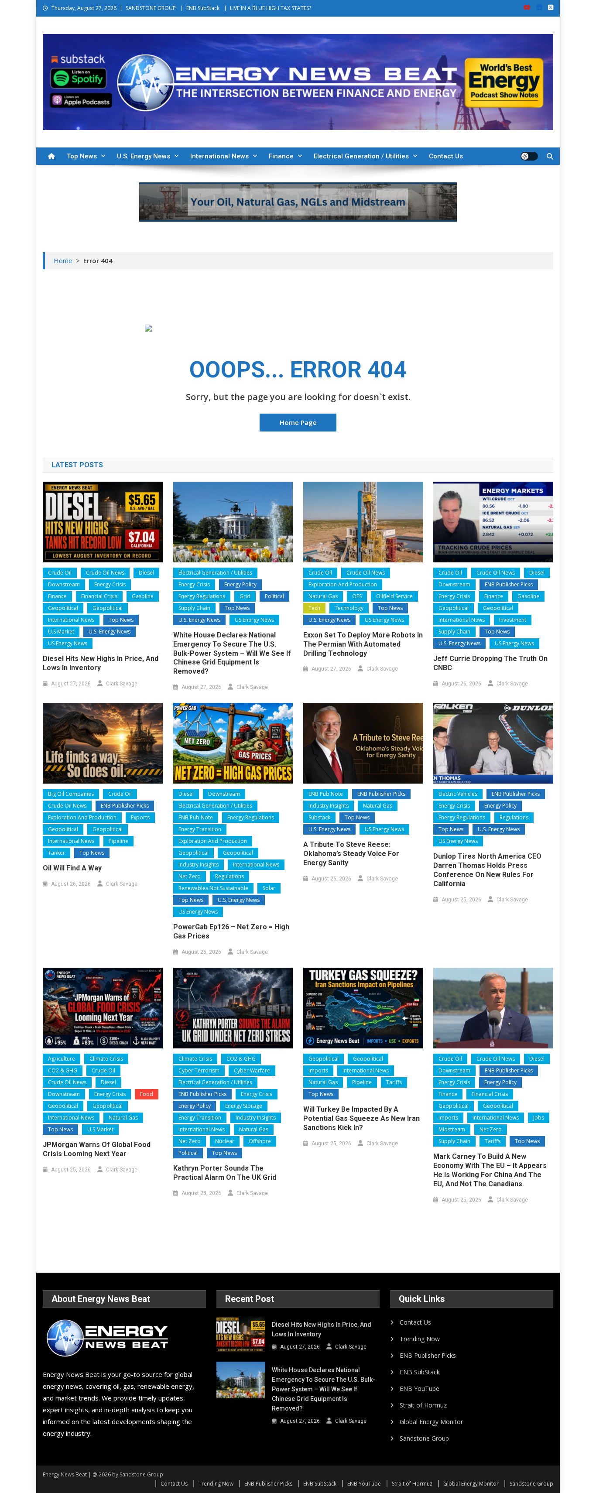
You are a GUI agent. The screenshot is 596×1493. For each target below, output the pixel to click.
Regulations (229, 876)
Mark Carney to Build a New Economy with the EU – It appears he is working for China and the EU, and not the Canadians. (490, 1170)
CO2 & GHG (62, 1070)
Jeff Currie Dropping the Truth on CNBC (490, 663)
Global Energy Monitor (431, 1422)
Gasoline (143, 596)
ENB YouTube (419, 1388)
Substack (319, 817)
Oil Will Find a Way (72, 868)
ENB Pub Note (195, 817)
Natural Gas (323, 596)
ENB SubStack (202, 8)
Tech (314, 608)
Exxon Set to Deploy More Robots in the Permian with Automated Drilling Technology (363, 644)
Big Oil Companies (71, 794)
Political (274, 596)
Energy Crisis (110, 584)
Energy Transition (199, 829)
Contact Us (446, 156)
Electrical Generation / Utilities (361, 156)
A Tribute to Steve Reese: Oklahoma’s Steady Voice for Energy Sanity (351, 853)
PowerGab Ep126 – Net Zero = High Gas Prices (231, 931)
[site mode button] (529, 156)
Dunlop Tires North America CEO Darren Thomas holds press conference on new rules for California (487, 869)
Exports (140, 817)
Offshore (260, 1141)
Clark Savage (121, 684)
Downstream (64, 584)
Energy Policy (240, 584)
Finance (281, 156)
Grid (245, 596)
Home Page (298, 422)
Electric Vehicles (457, 794)
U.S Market (61, 631)
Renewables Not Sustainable (213, 888)
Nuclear (224, 1141)
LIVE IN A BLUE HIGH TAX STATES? (270, 8)
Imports (318, 1070)
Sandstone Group (424, 1438)
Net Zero (189, 876)
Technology (349, 608)
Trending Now (420, 1339)
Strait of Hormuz (423, 1405)
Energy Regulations (201, 596)
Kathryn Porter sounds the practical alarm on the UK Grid (224, 1172)
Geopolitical (63, 608)
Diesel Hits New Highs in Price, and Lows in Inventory (100, 663)
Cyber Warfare (252, 1070)
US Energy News (67, 643)
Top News (82, 156)
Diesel (146, 572)
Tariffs (394, 1082)
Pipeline (118, 841)
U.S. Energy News (143, 156)
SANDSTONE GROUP (151, 8)
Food (146, 1094)
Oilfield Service (394, 596)
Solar (269, 888)
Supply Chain (194, 608)
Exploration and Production (342, 584)
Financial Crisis (99, 596)
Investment (512, 619)
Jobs (538, 1117)
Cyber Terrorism (198, 1070)
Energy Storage (243, 1105)
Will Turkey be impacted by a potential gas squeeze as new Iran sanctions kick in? (361, 1118)
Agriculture (61, 1058)
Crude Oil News (105, 572)
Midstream (451, 1129)
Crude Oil (60, 572)
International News (219, 156)
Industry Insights (198, 864)
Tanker (56, 852)
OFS (357, 596)
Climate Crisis (106, 1058)
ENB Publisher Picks (509, 584)
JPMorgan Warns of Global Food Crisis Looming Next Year (97, 1149)
